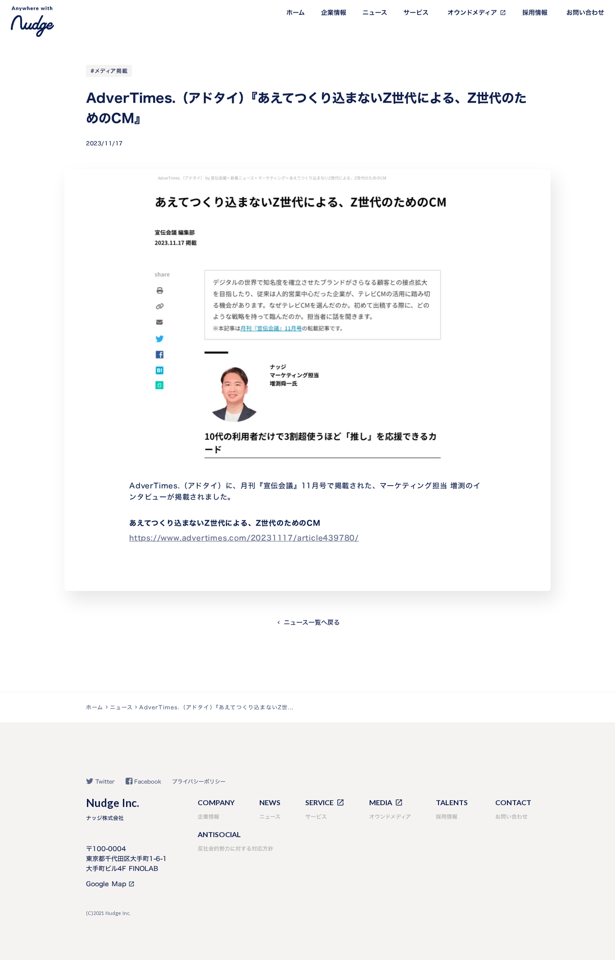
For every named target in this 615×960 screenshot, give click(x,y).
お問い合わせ (585, 12)
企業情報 (333, 12)
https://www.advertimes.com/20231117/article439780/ (244, 537)
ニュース (374, 12)
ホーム (295, 12)
